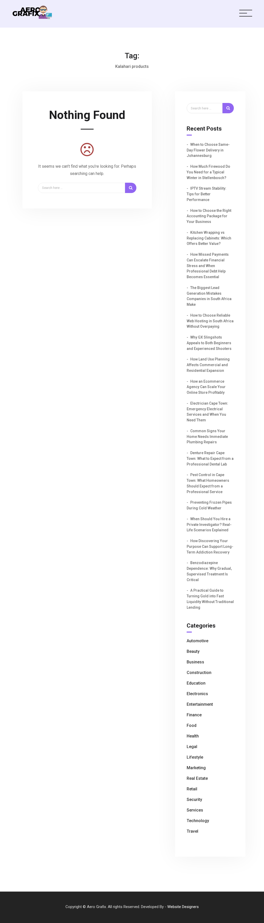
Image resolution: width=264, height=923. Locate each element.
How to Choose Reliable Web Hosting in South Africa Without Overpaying (210, 321)
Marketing (196, 767)
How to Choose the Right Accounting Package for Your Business (209, 216)
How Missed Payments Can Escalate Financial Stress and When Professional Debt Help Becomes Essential (208, 265)
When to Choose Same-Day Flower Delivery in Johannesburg (208, 150)
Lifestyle (195, 757)
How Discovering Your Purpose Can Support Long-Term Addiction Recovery (210, 546)
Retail (192, 788)
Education (196, 683)
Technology (198, 820)
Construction (199, 672)
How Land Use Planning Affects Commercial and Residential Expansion (208, 365)
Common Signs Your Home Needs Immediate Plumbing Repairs (207, 436)
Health (193, 736)
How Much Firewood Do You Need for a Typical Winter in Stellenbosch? (208, 172)
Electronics (197, 693)
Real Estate (197, 778)
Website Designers (183, 906)
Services (195, 810)
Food (191, 725)
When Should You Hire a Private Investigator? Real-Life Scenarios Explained (209, 524)
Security (194, 799)
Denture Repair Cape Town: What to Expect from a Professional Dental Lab (210, 458)
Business (195, 662)
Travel (192, 831)
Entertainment (200, 704)
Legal (192, 746)
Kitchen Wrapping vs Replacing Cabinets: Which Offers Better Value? (209, 238)
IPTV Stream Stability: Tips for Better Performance (206, 194)
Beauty (193, 651)
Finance (194, 714)
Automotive (197, 640)
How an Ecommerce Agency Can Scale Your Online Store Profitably (206, 387)
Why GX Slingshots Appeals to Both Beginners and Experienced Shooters (209, 343)
